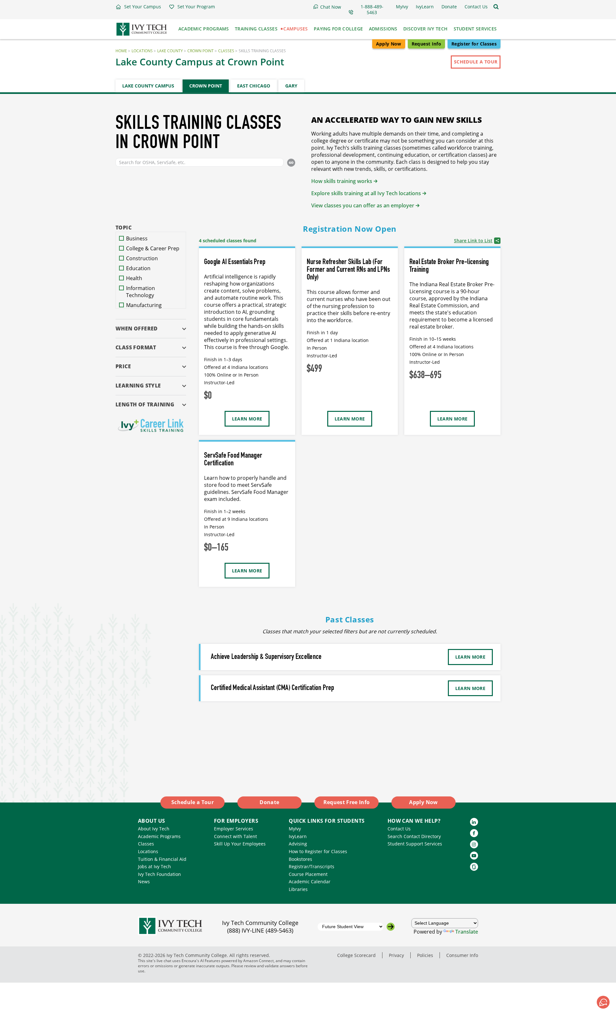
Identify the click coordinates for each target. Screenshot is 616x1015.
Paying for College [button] (338, 29)
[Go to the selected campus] (391, 927)
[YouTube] (474, 856)
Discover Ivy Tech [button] (425, 29)
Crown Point (200, 51)
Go (291, 162)
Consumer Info (462, 955)
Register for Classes (474, 44)
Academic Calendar (309, 881)
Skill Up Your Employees (240, 844)
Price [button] (123, 366)
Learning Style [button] (138, 385)
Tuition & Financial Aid (162, 859)
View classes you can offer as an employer (362, 205)
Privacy (396, 955)
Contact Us (399, 829)
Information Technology (140, 292)
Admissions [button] (383, 29)
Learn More (247, 419)
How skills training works (341, 181)
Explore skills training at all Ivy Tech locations (366, 193)
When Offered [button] (137, 328)
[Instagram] (474, 844)
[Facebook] (474, 833)
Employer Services (233, 829)
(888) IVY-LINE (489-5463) (260, 930)
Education (138, 268)
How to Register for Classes (318, 851)
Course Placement (308, 874)
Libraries (298, 889)
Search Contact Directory (414, 836)
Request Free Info (346, 802)
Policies (425, 955)
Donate (269, 802)
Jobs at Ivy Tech (154, 866)
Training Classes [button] (256, 29)
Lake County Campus (148, 86)
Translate (466, 931)
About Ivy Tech (153, 829)
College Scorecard (356, 955)
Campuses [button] (295, 29)
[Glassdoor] (474, 867)
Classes (226, 51)
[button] (138, 6)
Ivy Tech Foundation (159, 874)
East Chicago (253, 86)
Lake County (170, 51)
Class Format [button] (136, 347)
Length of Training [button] (145, 404)
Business (137, 238)
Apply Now (388, 44)
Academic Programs (159, 836)
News (144, 881)
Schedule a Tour (475, 62)
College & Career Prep (152, 248)
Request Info (426, 44)
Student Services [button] (475, 29)
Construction (142, 258)
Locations (142, 51)
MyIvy (295, 829)
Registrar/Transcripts (311, 866)
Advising (298, 844)
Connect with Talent (235, 836)
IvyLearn (298, 836)
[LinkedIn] (474, 822)
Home (121, 51)
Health (134, 278)
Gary (291, 86)
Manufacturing (144, 305)
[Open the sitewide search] (496, 6)
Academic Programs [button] (203, 29)
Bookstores (300, 859)
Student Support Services (415, 844)
